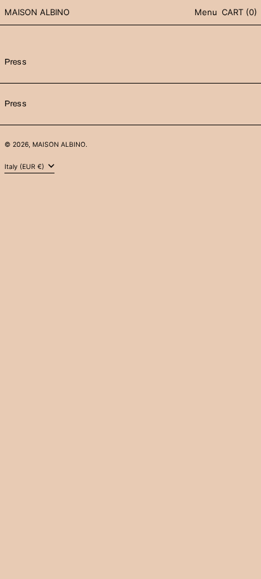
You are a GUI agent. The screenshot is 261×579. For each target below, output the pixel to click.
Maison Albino (37, 12)
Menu (205, 12)
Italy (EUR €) (25, 167)
